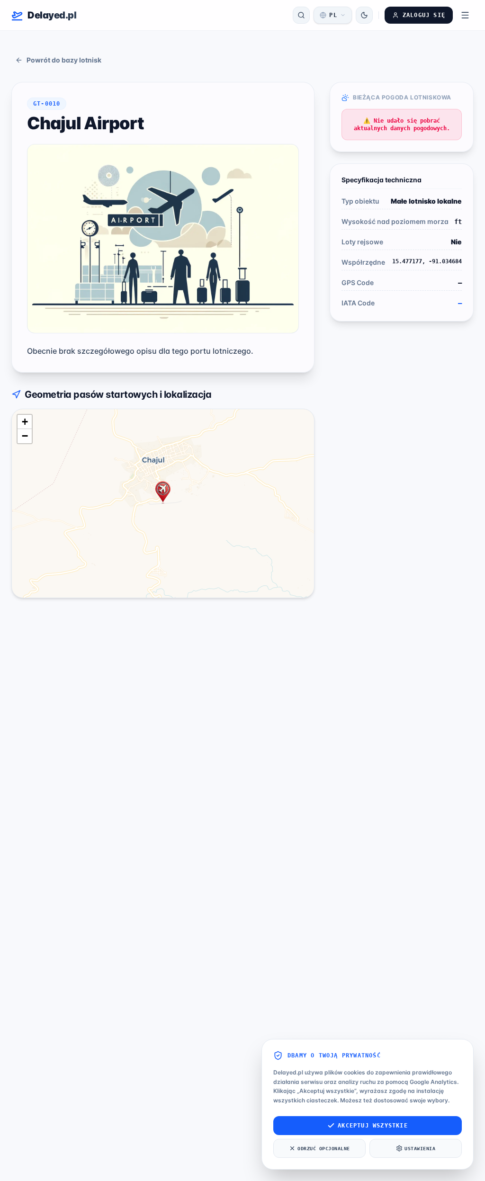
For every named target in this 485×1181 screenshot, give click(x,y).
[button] (163, 492)
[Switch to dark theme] (364, 15)
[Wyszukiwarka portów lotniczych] (301, 15)
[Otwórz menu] (465, 15)
